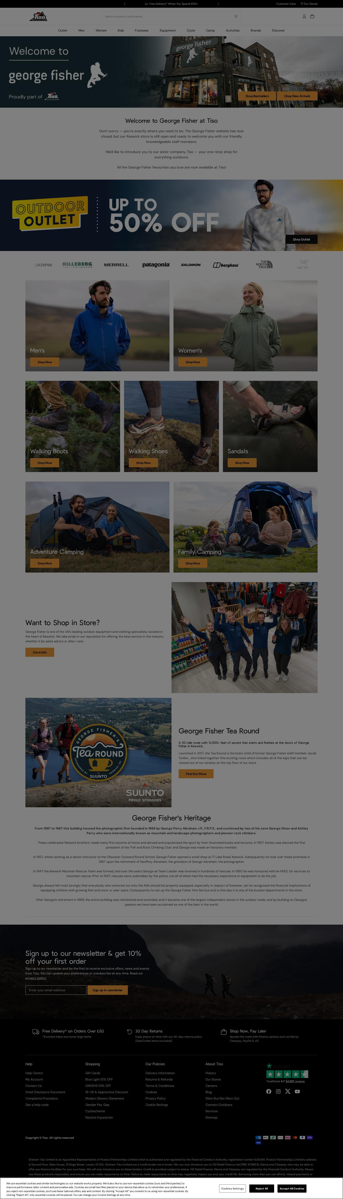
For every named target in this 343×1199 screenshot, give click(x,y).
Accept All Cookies (292, 1188)
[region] (171, 1188)
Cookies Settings (232, 1188)
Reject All (262, 1188)
